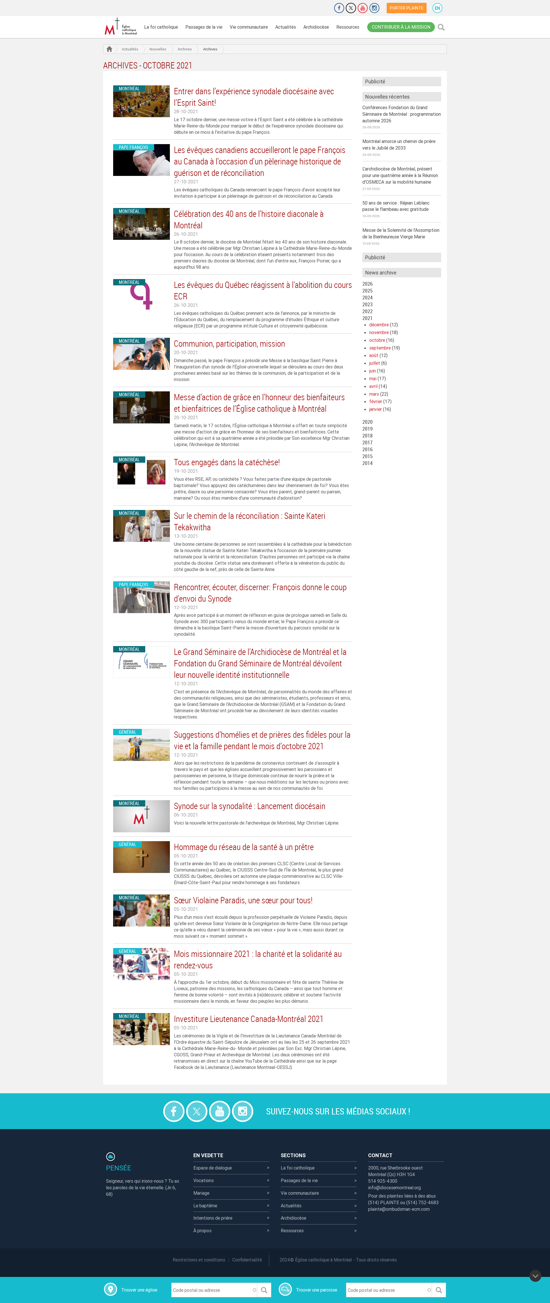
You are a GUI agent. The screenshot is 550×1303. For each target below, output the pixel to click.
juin (372, 371)
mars (374, 394)
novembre (379, 332)
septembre (380, 348)
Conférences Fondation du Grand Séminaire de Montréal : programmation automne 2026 (401, 114)
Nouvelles (158, 49)
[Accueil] (122, 26)
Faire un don (323, 8)
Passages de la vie (203, 27)
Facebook (339, 8)
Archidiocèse (316, 27)
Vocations (203, 1180)
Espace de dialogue (212, 1168)
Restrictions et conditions (199, 1260)
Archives (185, 49)
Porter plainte (406, 8)
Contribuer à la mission (401, 27)
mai (372, 378)
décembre (379, 324)
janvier (375, 409)
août (373, 355)
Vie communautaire (249, 27)
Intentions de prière (212, 1218)
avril (373, 386)
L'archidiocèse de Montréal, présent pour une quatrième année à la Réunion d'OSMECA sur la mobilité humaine (400, 175)
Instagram (374, 8)
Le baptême (205, 1205)
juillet (374, 363)
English (437, 8)
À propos (202, 1230)
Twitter (351, 8)
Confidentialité (247, 1260)
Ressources (347, 27)
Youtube (363, 8)
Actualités (285, 27)
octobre (377, 340)
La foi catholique (161, 27)
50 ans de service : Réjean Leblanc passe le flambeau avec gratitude (395, 206)
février (375, 401)
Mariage (201, 1193)
